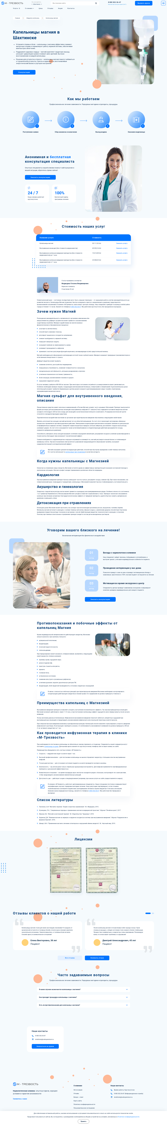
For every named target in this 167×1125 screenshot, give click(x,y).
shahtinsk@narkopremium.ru (44, 1039)
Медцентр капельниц (33, 18)
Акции (60, 8)
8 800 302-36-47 (75, 307)
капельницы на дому (51, 746)
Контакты (71, 8)
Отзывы (50, 8)
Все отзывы (70, 958)
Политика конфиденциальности (84, 1104)
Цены (41, 8)
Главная (17, 18)
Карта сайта (78, 1101)
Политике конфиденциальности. (129, 1117)
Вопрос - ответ (78, 1097)
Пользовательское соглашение (84, 1108)
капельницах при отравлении (75, 452)
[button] (148, 913)
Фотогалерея (78, 1090)
